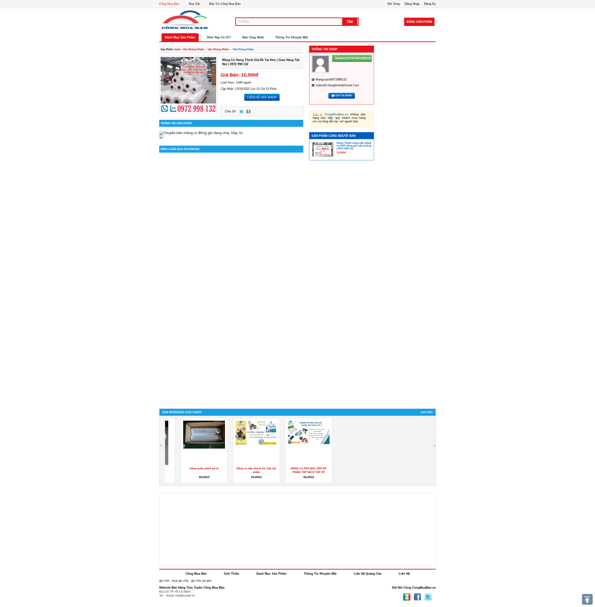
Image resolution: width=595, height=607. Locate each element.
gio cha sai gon (201, 580)
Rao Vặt (194, 4)
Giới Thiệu (231, 573)
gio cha (164, 580)
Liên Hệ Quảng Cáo (368, 573)
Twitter (241, 111)
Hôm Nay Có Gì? (219, 37)
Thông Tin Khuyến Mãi (291, 37)
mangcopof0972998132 (331, 79)
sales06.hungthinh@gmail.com (337, 85)
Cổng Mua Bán (169, 4)
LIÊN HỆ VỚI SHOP (262, 97)
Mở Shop (393, 4)
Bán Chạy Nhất (253, 37)
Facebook (417, 597)
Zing (248, 111)
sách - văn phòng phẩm (189, 49)
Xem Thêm (427, 412)
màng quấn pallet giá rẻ (191, 468)
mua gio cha (180, 580)
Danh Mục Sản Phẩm (180, 37)
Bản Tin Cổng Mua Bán (225, 4)
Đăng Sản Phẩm (419, 21)
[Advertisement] (409, 100)
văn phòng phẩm (218, 49)
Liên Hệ (404, 573)
